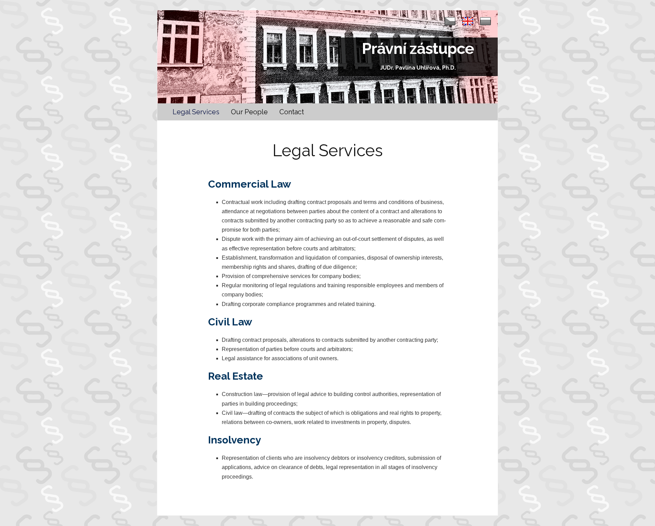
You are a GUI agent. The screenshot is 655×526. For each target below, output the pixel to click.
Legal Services (196, 112)
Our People (249, 112)
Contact (291, 112)
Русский (485, 21)
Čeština (450, 21)
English (467, 21)
